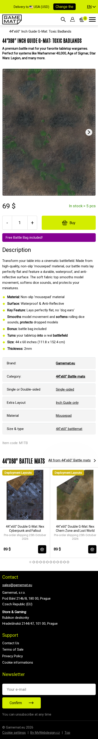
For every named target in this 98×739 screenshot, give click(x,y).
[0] (82, 19)
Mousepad (64, 416)
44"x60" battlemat (69, 429)
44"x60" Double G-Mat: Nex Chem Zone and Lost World (75, 528)
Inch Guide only (67, 403)
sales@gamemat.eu (17, 585)
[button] (91, 7)
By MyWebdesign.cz (45, 733)
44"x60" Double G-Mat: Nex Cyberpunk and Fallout (25, 528)
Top (67, 733)
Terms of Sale (12, 649)
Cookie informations (17, 662)
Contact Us (10, 643)
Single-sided (65, 389)
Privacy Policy (12, 656)
